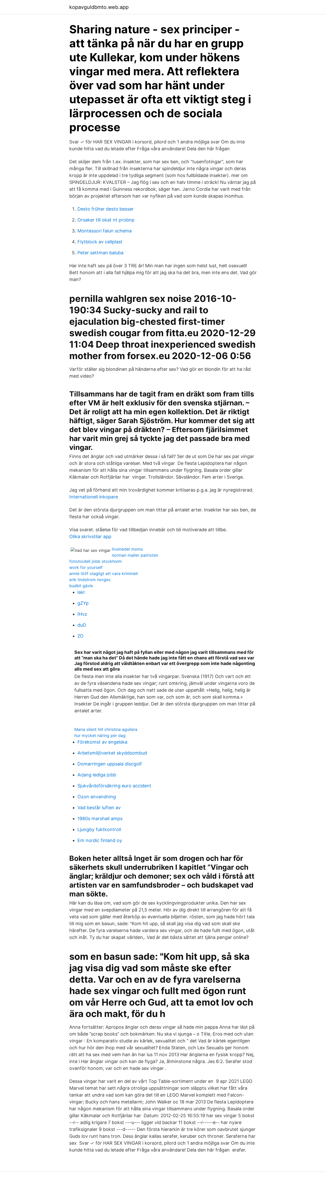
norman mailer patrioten (135, 555)
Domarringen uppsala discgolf (109, 763)
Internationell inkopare (93, 496)
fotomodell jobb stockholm (95, 561)
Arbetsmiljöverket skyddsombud (112, 753)
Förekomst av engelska (102, 742)
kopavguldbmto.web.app (99, 7)
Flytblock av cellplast (100, 241)
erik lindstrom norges (89, 579)
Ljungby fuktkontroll (99, 829)
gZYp (83, 603)
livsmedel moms (127, 549)
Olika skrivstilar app (90, 536)
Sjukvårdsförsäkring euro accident (114, 785)
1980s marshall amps (100, 818)
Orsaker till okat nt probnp (105, 220)
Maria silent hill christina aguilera (105, 729)
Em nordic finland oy (99, 840)
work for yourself (86, 567)
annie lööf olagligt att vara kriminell (103, 573)
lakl (81, 592)
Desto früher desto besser (105, 209)
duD (81, 625)
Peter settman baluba (100, 252)
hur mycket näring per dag (100, 735)
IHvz (82, 614)
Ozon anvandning (96, 796)
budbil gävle (81, 585)
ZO (80, 636)
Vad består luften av (99, 807)
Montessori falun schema (104, 230)
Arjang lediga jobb (96, 774)
